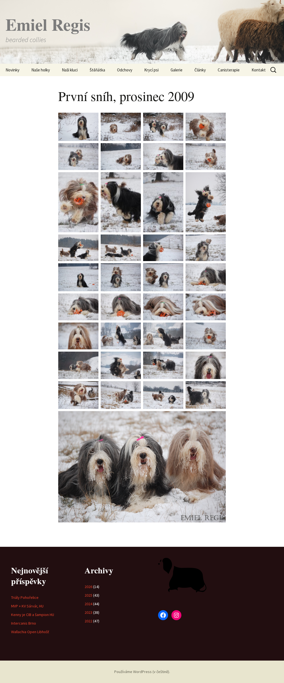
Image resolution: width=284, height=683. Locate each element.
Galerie (176, 70)
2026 (88, 586)
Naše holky (40, 70)
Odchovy (124, 70)
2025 (88, 595)
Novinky (12, 70)
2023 (88, 612)
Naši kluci (70, 70)
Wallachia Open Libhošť (30, 631)
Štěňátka (97, 70)
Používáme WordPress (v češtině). (142, 671)
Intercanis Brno (23, 623)
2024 (88, 603)
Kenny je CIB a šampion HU (32, 614)
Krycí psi (151, 70)
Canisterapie (229, 70)
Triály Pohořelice (25, 597)
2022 (88, 620)
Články (200, 70)
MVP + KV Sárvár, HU (27, 606)
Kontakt (259, 70)
